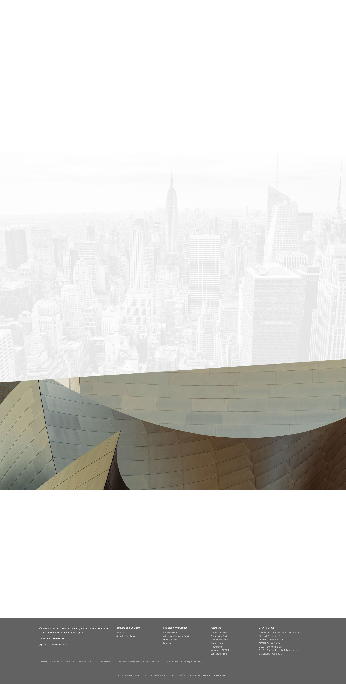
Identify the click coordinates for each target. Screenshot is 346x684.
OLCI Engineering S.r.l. (105, 676)
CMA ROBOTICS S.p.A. (270, 654)
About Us (216, 628)
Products (120, 633)
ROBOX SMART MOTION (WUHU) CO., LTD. (186, 676)
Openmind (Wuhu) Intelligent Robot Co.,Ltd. (280, 633)
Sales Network (170, 633)
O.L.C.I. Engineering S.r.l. (271, 647)
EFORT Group (267, 628)
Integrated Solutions (125, 636)
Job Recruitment (219, 654)
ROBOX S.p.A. (85, 676)
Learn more (52, 216)
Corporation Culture (220, 636)
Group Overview (219, 633)
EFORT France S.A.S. (269, 643)
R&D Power (216, 647)
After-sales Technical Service (177, 636)
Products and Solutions (128, 628)
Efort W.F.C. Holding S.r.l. (271, 636)
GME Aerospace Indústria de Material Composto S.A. (141, 676)
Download (168, 643)
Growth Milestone (219, 640)
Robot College (170, 640)
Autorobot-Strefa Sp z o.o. (271, 640)
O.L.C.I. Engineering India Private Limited (278, 650)
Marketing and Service (175, 628)
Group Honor (217, 643)
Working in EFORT (220, 650)
